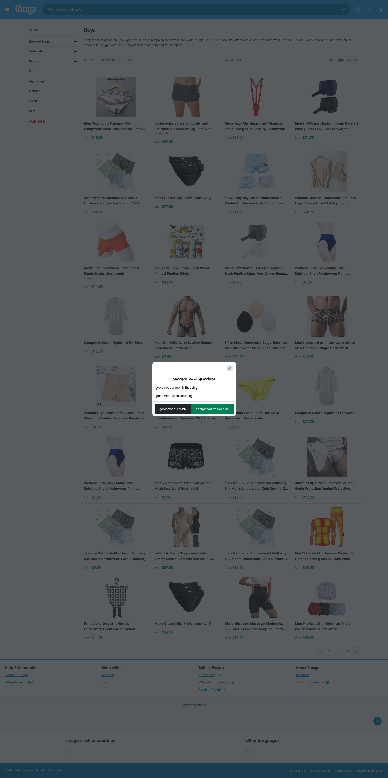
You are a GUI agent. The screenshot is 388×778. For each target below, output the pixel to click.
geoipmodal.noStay (172, 409)
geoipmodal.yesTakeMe (212, 409)
